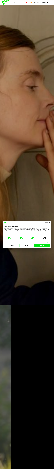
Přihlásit (44, 2)
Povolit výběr (27, 245)
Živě (27, 2)
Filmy (35, 2)
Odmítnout (12, 245)
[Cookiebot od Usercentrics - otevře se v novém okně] (45, 223)
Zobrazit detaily (45, 242)
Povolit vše (42, 245)
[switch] (21, 238)
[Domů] (6, 2)
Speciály (39, 2)
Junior (31, 2)
